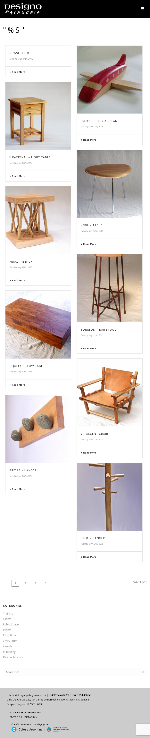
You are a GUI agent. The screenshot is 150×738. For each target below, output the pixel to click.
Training (8, 613)
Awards (7, 646)
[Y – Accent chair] (109, 393)
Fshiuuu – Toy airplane (100, 121)
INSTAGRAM (31, 717)
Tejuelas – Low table (27, 366)
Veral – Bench (21, 261)
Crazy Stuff (10, 641)
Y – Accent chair (94, 434)
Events (7, 630)
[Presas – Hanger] (38, 429)
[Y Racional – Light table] (38, 116)
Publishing (9, 652)
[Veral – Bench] (38, 220)
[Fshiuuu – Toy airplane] (109, 80)
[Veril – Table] (109, 184)
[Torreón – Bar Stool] (109, 288)
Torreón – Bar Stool (98, 329)
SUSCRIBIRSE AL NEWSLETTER (25, 712)
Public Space (11, 624)
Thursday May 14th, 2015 (21, 58)
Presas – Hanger (23, 470)
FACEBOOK (16, 717)
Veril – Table (91, 225)
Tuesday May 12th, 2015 (92, 126)
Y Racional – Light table (30, 157)
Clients (7, 619)
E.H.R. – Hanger (93, 538)
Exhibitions (9, 635)
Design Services (13, 657)
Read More (18, 72)
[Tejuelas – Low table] (38, 325)
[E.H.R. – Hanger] (109, 497)
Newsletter (19, 53)
